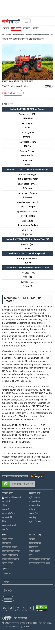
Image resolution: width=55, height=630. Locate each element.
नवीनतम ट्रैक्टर (35, 505)
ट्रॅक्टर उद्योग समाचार (10, 554)
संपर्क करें (5, 509)
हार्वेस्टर (32, 509)
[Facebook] (11, 608)
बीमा (30, 554)
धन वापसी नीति (7, 517)
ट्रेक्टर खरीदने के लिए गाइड (39, 558)
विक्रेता (35, 28)
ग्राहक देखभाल (35, 521)
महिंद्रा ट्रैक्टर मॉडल (18, 35)
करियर (4, 505)
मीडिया (4, 521)
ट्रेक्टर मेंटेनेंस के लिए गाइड (39, 563)
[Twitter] (24, 608)
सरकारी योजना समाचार (10, 558)
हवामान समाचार (7, 563)
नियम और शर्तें (6, 626)
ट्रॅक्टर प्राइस (34, 497)
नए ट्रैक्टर (8, 35)
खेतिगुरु (32, 538)
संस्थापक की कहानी (9, 525)
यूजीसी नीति (25, 626)
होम (3, 35)
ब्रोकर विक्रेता (34, 550)
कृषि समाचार (6, 542)
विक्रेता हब (33, 546)
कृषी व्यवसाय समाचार (9, 546)
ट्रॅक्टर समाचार (7, 538)
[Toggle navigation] (27, 21)
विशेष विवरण (16, 28)
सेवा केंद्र (32, 517)
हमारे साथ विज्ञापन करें (11, 497)
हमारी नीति (15, 626)
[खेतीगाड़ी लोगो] (11, 21)
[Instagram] (17, 608)
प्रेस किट (5, 529)
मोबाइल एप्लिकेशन (8, 513)
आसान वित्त (33, 513)
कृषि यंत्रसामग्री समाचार (11, 550)
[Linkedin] (31, 608)
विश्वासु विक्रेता (35, 542)
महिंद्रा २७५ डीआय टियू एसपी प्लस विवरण (37, 35)
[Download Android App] (37, 476)
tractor (5, 319)
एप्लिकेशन (26, 28)
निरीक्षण (6, 28)
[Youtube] (4, 608)
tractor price (35, 453)
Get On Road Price (13, 92)
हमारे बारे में (6, 501)
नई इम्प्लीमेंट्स (34, 501)
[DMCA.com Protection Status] (41, 608)
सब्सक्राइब (8, 598)
